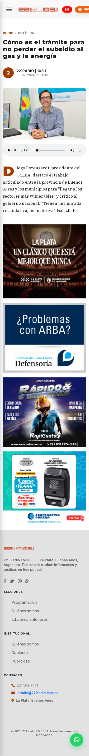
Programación (24, 602)
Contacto (19, 652)
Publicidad (20, 661)
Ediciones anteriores (29, 619)
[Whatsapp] (76, 740)
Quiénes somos (25, 610)
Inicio (8, 33)
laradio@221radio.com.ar (37, 693)
